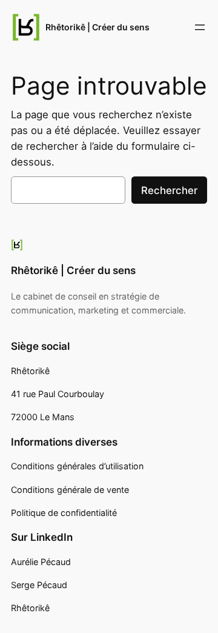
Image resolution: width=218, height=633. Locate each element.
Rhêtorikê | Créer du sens (97, 27)
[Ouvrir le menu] (200, 27)
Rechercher (169, 190)
